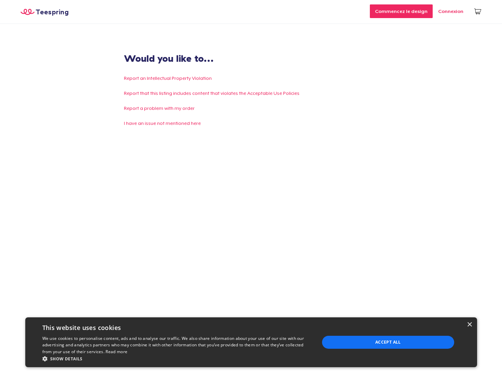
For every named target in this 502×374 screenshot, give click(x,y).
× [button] (469, 324)
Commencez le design (401, 11)
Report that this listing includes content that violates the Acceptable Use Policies (211, 93)
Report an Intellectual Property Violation (168, 78)
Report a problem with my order (159, 108)
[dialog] (251, 342)
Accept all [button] (388, 342)
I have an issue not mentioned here (162, 123)
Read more (116, 352)
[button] (176, 358)
